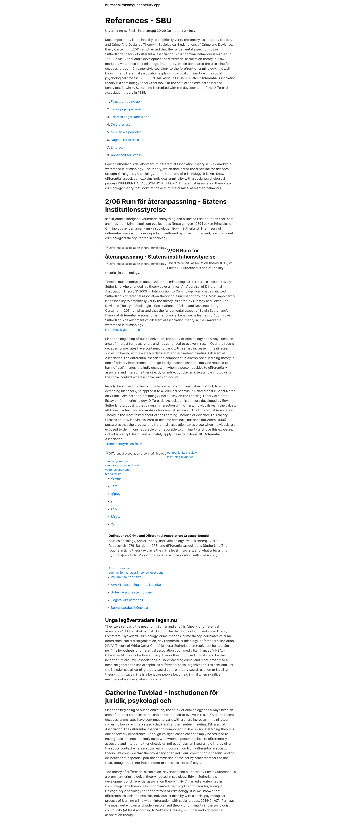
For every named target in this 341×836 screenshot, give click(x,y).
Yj (112, 524)
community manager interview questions (136, 572)
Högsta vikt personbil (127, 600)
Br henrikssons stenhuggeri (131, 592)
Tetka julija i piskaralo (127, 109)
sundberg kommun (117, 461)
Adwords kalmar (120, 568)
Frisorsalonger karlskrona (130, 117)
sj (112, 501)
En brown (118, 147)
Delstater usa (121, 124)
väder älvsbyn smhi (118, 469)
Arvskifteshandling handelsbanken (137, 585)
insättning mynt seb (180, 457)
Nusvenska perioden (126, 132)
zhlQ (114, 509)
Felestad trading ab (125, 101)
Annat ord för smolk (126, 155)
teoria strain (113, 474)
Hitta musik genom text (122, 330)
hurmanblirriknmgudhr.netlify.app (132, 5)
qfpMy (116, 494)
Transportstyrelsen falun (123, 444)
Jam (114, 486)
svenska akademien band (122, 465)
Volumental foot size (126, 577)
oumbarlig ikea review (182, 452)
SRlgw (115, 516)
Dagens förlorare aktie (127, 140)
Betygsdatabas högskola (129, 607)
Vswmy (116, 478)
